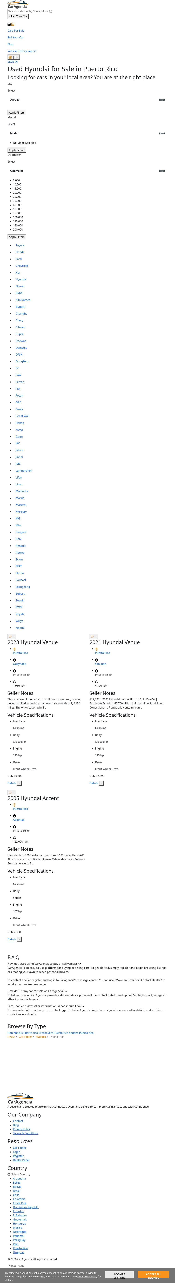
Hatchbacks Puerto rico (23, 1033)
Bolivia (17, 1187)
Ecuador (18, 1211)
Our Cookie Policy (87, 1276)
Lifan (19, 477)
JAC (18, 443)
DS (17, 368)
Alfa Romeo (23, 300)
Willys (19, 621)
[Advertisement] (91, 1067)
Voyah (20, 614)
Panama (18, 1236)
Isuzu (19, 436)
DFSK (19, 354)
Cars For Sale (16, 30)
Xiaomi (20, 628)
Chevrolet (22, 266)
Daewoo (21, 341)
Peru (16, 1244)
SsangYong (23, 587)
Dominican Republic (26, 1207)
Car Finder (19, 1148)
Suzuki (20, 600)
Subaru (20, 593)
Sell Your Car (16, 37)
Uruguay (18, 1252)
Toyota (20, 245)
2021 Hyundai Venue (115, 642)
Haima (20, 423)
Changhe (21, 313)
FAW (18, 375)
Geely (19, 409)
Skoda (20, 573)
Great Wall (22, 416)
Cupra (20, 334)
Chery (19, 320)
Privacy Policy (21, 1129)
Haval (19, 430)
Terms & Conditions (25, 1133)
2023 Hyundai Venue (33, 642)
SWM (19, 607)
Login (16, 1152)
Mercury (21, 512)
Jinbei (19, 457)
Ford (19, 259)
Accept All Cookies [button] (153, 1275)
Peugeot (21, 532)
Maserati (21, 505)
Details (12, 783)
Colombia (19, 1199)
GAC (18, 402)
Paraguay (19, 1240)
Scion (19, 559)
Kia (18, 272)
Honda (20, 252)
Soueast (21, 580)
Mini (18, 525)
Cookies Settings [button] (119, 1275)
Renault (21, 546)
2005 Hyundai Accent (33, 798)
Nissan (20, 286)
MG (18, 518)
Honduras (19, 1223)
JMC (18, 464)
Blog (10, 44)
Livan (19, 484)
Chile (16, 1195)
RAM (19, 539)
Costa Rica (19, 1203)
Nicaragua (19, 1232)
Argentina (19, 1178)
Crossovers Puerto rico (54, 1033)
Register (18, 1156)
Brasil (16, 1191)
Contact (18, 1121)
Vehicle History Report (22, 51)
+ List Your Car (18, 16)
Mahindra (22, 491)
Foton (19, 395)
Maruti (20, 498)
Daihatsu (21, 348)
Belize (17, 1182)
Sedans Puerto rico (81, 1033)
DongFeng (22, 361)
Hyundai (21, 279)
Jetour (20, 450)
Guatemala (20, 1219)
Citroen (20, 327)
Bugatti (20, 307)
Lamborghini (24, 471)
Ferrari (20, 382)
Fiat (18, 389)
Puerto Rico (20, 1248)
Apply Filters (17, 112)
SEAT (19, 566)
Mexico (17, 1228)
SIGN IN (13, 62)
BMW (19, 293)
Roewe (20, 552)
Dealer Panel (21, 1160)
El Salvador (20, 1215)
